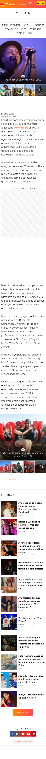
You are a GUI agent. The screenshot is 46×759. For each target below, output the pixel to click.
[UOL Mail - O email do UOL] (30, 3)
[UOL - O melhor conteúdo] (4, 4)
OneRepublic (21, 127)
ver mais (21, 712)
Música (23, 13)
